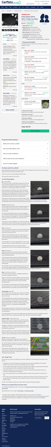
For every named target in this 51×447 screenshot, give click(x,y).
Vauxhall (33, 7)
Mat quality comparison (40, 39)
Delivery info (47, 39)
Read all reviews (10, 110)
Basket (46, 3)
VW (38, 7)
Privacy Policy (5, 436)
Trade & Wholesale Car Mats (5, 433)
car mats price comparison (35, 394)
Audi (2, 7)
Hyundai (15, 7)
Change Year (32, 20)
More (41, 7)
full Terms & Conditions (35, 382)
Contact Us (4, 415)
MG (23, 7)
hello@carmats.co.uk (23, 413)
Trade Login (37, 1)
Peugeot (27, 7)
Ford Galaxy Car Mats (18, 10)
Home (3, 10)
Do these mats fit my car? (31, 39)
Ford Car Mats (9, 10)
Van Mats (4, 423)
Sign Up (46, 417)
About (3, 413)
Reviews (3, 417)
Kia (20, 7)
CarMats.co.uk (7, 445)
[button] (3, 30)
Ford (10, 7)
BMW (6, 7)
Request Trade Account (45, 1)
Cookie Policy (5, 441)
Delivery (3, 418)
